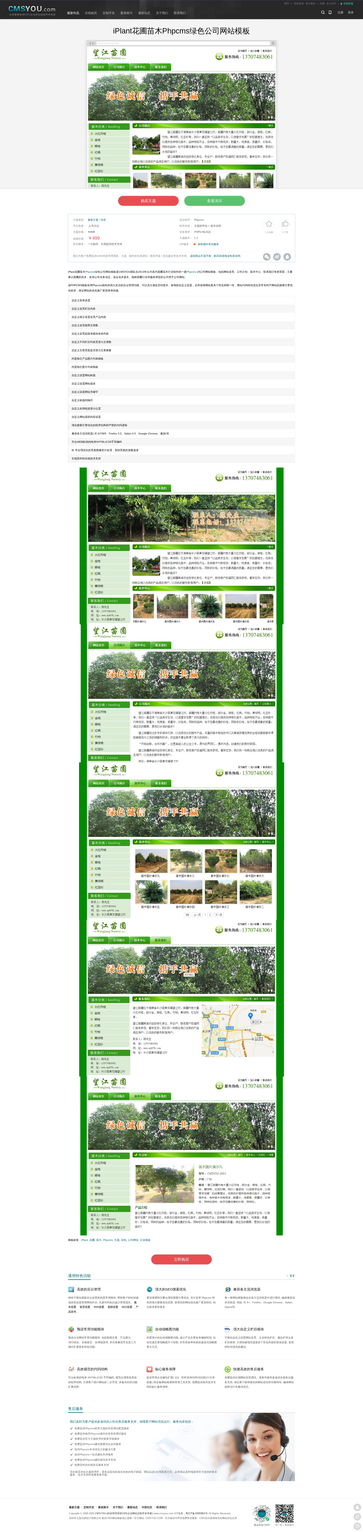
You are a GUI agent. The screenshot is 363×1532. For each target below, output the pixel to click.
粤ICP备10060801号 (197, 1513)
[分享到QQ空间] (287, 257)
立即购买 (181, 1259)
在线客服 (357, 1507)
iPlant (84, 1239)
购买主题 (148, 201)
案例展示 (126, 13)
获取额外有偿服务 (208, 244)
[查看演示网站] (181, 118)
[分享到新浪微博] (277, 257)
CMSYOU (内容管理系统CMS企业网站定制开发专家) (124, 1513)
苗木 (99, 1239)
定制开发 (109, 13)
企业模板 (145, 1239)
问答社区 (147, 1507)
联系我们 (180, 13)
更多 (290, 1275)
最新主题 (93, 219)
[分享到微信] (267, 257)
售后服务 (310, 3)
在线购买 (91, 13)
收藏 (322, 3)
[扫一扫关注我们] (357, 1517)
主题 (116, 1239)
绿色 (103, 219)
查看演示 (214, 201)
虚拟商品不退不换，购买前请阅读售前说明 (215, 255)
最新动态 (144, 13)
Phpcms (90, 271)
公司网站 (133, 1239)
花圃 (92, 1239)
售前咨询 (299, 3)
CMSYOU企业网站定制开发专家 (32, 11)
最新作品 (73, 13)
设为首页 (331, 3)
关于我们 (162, 13)
